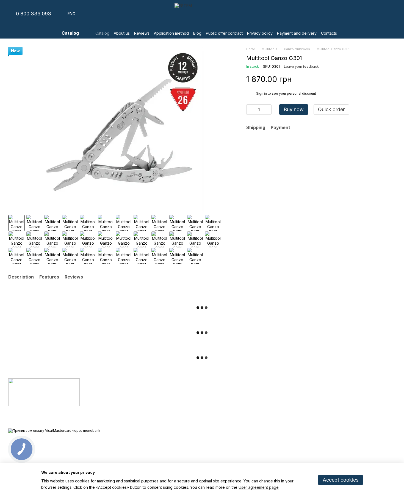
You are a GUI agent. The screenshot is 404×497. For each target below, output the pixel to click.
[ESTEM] (44, 392)
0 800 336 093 (33, 13)
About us (122, 33)
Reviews (142, 33)
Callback (279, 419)
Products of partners (158, 416)
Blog (197, 33)
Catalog (102, 33)
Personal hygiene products (163, 395)
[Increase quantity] (267, 109)
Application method (171, 33)
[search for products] (347, 33)
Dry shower (150, 388)
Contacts (329, 33)
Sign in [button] (261, 93)
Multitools (148, 409)
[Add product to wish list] (393, 79)
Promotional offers (156, 422)
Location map (348, 419)
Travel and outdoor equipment (166, 402)
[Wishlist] (362, 13)
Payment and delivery (297, 33)
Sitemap (213, 457)
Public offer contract (224, 33)
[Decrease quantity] (250, 109)
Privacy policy (260, 33)
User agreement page (259, 487)
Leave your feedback (301, 66)
